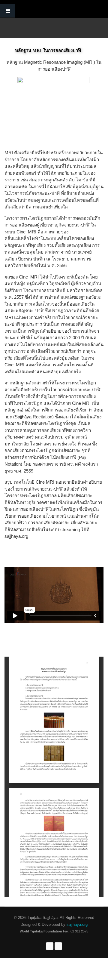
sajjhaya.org (76, 924)
